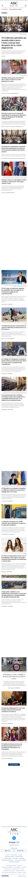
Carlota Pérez (4, 723)
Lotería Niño (19, 865)
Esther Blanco (4, 606)
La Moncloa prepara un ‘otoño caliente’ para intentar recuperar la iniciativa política (13, 523)
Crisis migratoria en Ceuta (15, 9)
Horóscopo (24, 867)
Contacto (20, 854)
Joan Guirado (12, 126)
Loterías (22, 868)
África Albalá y (4, 158)
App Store (8, 850)
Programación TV (7, 868)
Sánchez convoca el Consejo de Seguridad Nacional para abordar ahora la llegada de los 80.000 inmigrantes (13, 116)
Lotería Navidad (17, 867)
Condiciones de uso (8, 858)
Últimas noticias (16, 868)
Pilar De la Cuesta (5, 338)
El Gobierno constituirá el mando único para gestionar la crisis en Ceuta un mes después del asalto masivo (13, 149)
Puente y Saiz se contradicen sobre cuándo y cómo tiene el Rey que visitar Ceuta (13, 181)
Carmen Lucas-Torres (5, 93)
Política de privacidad (9, 856)
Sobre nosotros (14, 854)
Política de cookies (19, 856)
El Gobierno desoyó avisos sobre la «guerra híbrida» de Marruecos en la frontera (13, 327)
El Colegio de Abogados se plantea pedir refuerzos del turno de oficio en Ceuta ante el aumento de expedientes (13, 361)
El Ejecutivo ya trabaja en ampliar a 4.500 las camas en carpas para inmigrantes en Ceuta (13, 490)
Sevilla (16, 5)
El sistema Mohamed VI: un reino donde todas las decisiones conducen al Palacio (13, 710)
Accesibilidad (21, 858)
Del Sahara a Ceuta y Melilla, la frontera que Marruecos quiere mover (14, 676)
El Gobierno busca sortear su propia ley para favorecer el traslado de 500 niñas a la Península (11, 746)
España (4, 13)
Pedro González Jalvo (12, 158)
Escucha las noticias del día (8, 870)
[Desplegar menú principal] (2, 5)
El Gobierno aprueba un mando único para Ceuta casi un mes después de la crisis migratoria (13, 42)
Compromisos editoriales (14, 861)
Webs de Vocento (22, 875)
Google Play (21, 850)
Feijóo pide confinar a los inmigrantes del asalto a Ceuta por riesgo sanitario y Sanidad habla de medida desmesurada (14, 594)
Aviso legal (15, 858)
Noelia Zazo (3, 571)
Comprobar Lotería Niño (11, 865)
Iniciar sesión (26, 5)
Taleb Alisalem (11, 688)
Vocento (7, 854)
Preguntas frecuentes (20, 870)
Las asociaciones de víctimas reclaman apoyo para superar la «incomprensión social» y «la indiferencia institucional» (13, 397)
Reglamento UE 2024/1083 (7, 860)
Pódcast (24, 872)
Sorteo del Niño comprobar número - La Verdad (11, 872)
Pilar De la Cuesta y (5, 126)
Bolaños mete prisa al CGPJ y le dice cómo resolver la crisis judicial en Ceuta (12, 79)
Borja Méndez (4, 409)
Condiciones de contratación (20, 860)
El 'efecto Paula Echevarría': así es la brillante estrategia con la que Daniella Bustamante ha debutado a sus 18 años (13, 558)
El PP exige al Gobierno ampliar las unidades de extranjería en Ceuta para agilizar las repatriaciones (12, 291)
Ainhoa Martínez (4, 534)
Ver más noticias (14, 764)
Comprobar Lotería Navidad (7, 867)
